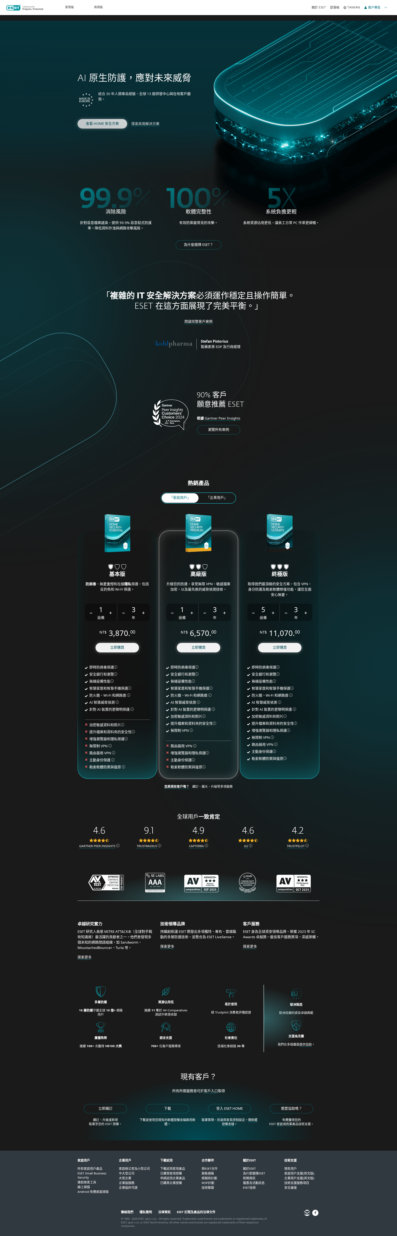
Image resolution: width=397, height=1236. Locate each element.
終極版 (280, 574)
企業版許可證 (128, 1187)
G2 (246, 846)
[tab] (180, 498)
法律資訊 (164, 1212)
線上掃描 (84, 1187)
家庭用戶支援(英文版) (299, 1173)
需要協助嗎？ (291, 1108)
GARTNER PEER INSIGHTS (97, 846)
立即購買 (117, 647)
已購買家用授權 (171, 1173)
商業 (289, 1124)
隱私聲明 (146, 1212)
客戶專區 (374, 7)
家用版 (69, 7)
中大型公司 (126, 1173)
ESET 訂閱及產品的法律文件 (196, 1212)
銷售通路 (208, 1173)
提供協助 (305, 1044)
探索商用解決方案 (145, 123)
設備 (100, 617)
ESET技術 (249, 1187)
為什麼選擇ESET (254, 1173)
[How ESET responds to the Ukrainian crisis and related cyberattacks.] (296, 1031)
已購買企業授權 (171, 1183)
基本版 (117, 574)
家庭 (280, 1124)
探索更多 (85, 957)
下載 (167, 1108)
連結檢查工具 (87, 1182)
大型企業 (125, 1178)
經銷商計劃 (209, 1178)
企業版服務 (126, 1183)
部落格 (334, 7)
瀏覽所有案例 (218, 429)
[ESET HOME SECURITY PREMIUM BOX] (198, 534)
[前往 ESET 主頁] (25, 7)
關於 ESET (319, 7)
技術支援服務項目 (296, 1183)
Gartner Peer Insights (222, 418)
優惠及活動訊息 (254, 1183)
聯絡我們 (127, 1212)
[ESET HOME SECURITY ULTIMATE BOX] (280, 534)
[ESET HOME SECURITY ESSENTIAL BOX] (117, 534)
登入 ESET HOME (229, 1108)
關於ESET (249, 1168)
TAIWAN (353, 7)
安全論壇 (290, 1187)
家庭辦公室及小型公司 (134, 1168)
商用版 (98, 7)
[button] (91, 612)
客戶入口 (211, 1090)
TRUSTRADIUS (147, 846)
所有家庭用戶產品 (90, 1168)
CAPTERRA (197, 846)
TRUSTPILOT (296, 846)
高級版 (198, 574)
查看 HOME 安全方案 (102, 123)
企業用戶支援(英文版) (299, 1178)
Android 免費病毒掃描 (93, 1192)
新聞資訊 (249, 1178)
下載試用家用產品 (172, 1168)
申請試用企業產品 (172, 1178)
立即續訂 (105, 1108)
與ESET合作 (210, 1168)
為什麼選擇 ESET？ (198, 244)
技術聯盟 (208, 1187)
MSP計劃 (208, 1183)
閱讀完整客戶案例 (198, 321)
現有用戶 (290, 1168)
